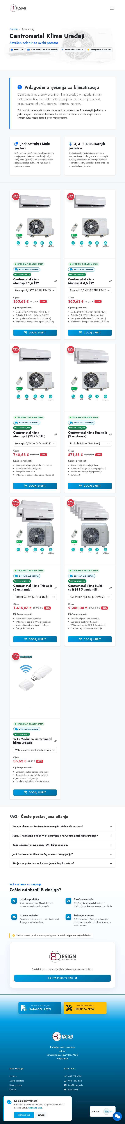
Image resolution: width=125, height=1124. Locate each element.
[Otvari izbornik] (112, 8)
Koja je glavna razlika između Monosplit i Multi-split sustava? (47, 826)
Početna (13, 29)
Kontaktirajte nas (60, 978)
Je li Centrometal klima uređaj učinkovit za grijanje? (42, 854)
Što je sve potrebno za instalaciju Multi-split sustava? (43, 863)
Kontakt (12, 1089)
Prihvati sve (24, 1115)
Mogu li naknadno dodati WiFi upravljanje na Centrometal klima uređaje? (55, 835)
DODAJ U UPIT (37, 332)
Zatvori (41, 1115)
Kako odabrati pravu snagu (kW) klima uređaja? (40, 845)
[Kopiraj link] (55, 281)
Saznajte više (35, 1108)
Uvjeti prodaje (15, 1085)
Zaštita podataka (16, 1080)
